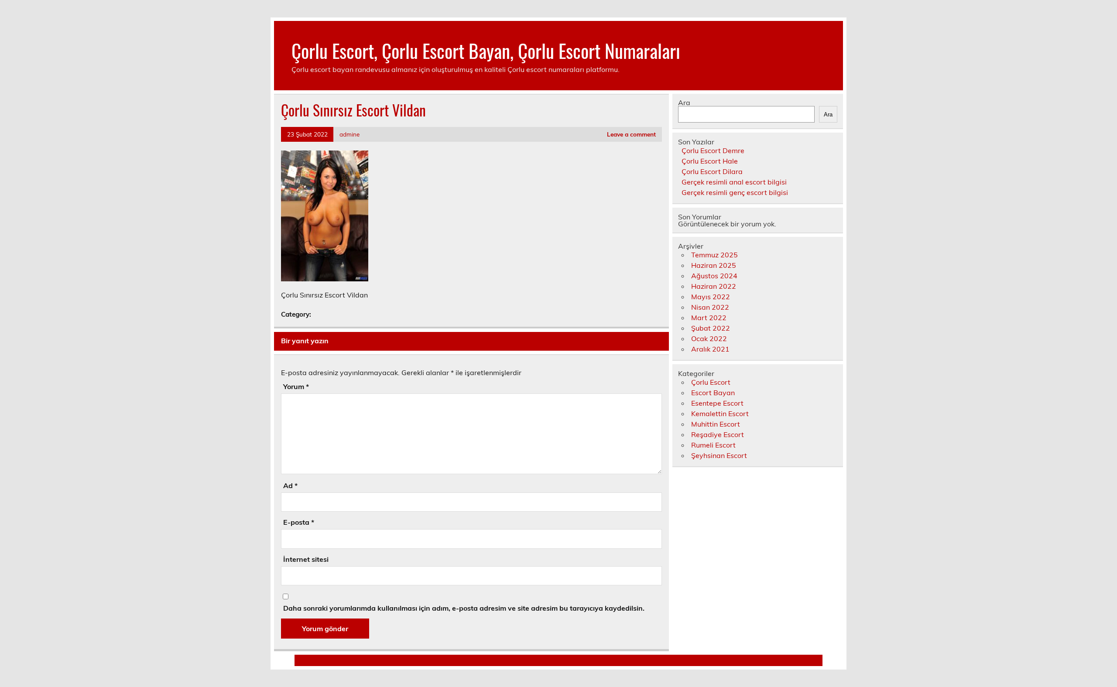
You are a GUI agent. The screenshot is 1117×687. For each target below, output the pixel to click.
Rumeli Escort (713, 445)
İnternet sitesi (306, 559)
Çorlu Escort (710, 382)
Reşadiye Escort (717, 434)
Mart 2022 (708, 317)
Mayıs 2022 (710, 296)
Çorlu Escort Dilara (712, 171)
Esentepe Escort (717, 403)
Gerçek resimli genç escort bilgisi (735, 192)
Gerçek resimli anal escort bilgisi (734, 182)
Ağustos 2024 (714, 275)
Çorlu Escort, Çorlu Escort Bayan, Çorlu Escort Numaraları (485, 50)
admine (349, 134)
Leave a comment (631, 134)
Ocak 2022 (709, 338)
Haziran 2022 (713, 286)
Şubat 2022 (710, 328)
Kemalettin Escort (720, 413)
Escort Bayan (713, 392)
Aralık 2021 (710, 349)
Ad (290, 485)
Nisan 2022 (710, 307)
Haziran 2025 (713, 265)
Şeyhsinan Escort (719, 455)
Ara (684, 102)
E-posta (298, 522)
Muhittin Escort (715, 424)
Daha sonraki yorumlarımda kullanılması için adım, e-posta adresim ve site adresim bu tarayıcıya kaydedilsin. (463, 608)
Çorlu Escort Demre (713, 150)
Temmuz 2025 (714, 254)
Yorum (296, 386)
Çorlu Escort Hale (710, 161)
